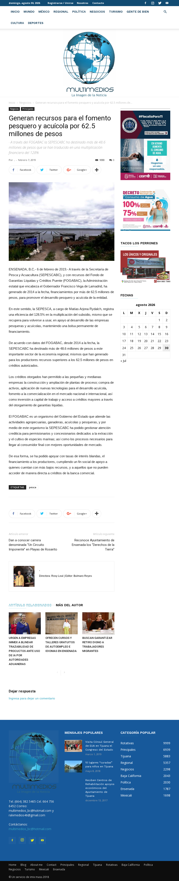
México (44, 11)
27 (146, 348)
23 (166, 341)
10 (124, 334)
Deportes (35, 23)
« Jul (123, 361)
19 (139, 341)
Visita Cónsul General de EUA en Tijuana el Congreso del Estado (99, 745)
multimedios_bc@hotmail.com (30, 829)
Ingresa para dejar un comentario (32, 698)
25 (131, 348)
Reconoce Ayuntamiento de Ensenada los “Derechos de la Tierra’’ (93, 544)
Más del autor (69, 605)
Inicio (15, 11)
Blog (23, 865)
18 (131, 341)
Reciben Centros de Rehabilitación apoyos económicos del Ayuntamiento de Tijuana (99, 788)
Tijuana (97, 865)
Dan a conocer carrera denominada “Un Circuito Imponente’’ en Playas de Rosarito (33, 544)
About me (36, 865)
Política (79, 11)
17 (124, 341)
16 (166, 334)
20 (146, 341)
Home (12, 865)
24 (124, 348)
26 (139, 348)
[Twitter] (160, 3)
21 (152, 341)
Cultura (17, 23)
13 (146, 334)
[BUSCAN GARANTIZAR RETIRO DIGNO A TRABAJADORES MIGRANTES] (98, 623)
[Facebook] (145, 3)
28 (152, 348)
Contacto (98, 3)
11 (131, 334)
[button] (165, 12)
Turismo (116, 11)
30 (166, 348)
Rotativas (111, 865)
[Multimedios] (89, 63)
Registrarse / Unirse (60, 3)
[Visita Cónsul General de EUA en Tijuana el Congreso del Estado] (73, 746)
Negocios (97, 11)
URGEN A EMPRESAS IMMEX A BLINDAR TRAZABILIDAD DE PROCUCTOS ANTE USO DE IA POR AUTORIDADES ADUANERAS (24, 651)
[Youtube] (167, 3)
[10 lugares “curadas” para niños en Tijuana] (73, 767)
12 (139, 334)
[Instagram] (152, 3)
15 (159, 334)
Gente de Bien (138, 11)
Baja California (131, 865)
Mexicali (44, 869)
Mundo (29, 11)
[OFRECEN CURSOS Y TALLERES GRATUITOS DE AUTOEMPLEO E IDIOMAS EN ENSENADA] (61, 623)
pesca (32, 487)
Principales (27, 108)
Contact (51, 865)
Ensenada (59, 869)
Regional (60, 11)
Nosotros (82, 3)
